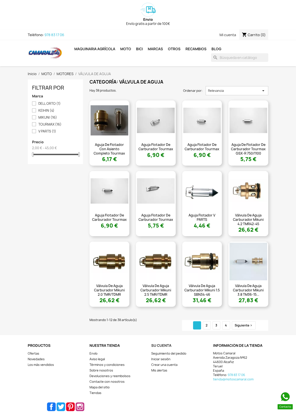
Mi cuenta (228, 34)
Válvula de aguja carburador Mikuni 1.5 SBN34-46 (202, 290)
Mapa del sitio (99, 387)
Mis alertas (159, 370)
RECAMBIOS (196, 49)
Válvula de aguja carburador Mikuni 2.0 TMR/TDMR (109, 290)
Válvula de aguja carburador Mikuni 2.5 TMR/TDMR (155, 290)
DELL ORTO (49, 104)
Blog (216, 49)
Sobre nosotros (101, 370)
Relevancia (237, 90)
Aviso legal (97, 359)
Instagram (80, 406)
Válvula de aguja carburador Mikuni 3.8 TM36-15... (248, 290)
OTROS (174, 49)
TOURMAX (50, 124)
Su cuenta (161, 345)
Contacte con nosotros (107, 381)
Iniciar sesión (161, 359)
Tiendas (95, 393)
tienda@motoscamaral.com (233, 379)
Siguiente (244, 325)
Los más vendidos (41, 365)
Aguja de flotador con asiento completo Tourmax (109, 149)
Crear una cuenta (164, 365)
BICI (139, 49)
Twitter (61, 406)
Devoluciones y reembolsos (109, 376)
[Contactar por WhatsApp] (285, 396)
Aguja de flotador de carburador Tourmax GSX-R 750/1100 (248, 149)
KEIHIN (46, 110)
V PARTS (47, 131)
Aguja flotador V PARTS (202, 217)
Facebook (51, 406)
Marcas (155, 49)
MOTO (125, 49)
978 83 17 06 (54, 34)
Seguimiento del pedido (168, 353)
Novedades (36, 359)
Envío (93, 353)
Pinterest (70, 406)
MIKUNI (47, 117)
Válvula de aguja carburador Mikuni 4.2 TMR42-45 (248, 219)
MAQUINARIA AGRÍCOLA (94, 49)
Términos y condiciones (107, 365)
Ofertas (33, 353)
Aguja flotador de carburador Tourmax (155, 146)
